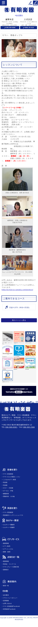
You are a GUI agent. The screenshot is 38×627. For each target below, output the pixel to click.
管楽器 (5, 482)
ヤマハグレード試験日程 (11, 567)
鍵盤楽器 (6, 493)
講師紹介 (6, 569)
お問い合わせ (7, 603)
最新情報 (6, 543)
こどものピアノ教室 (9, 479)
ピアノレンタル (8, 549)
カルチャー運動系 (9, 524)
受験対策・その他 (9, 496)
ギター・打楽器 (8, 488)
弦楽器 (5, 485)
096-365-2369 (29, 427)
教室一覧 (6, 585)
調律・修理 (6, 552)
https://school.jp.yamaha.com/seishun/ (17, 290)
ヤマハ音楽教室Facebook (11, 606)
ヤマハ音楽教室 (8, 474)
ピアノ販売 (6, 546)
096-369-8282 (10, 27)
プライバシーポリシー (10, 598)
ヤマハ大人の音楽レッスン (11, 477)
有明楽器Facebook (9, 609)
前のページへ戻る (19, 320)
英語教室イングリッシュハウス (13, 515)
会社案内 (19, 15)
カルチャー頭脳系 (9, 527)
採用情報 (6, 600)
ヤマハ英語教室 (8, 512)
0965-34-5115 (29, 27)
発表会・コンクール (9, 564)
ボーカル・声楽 (8, 491)
